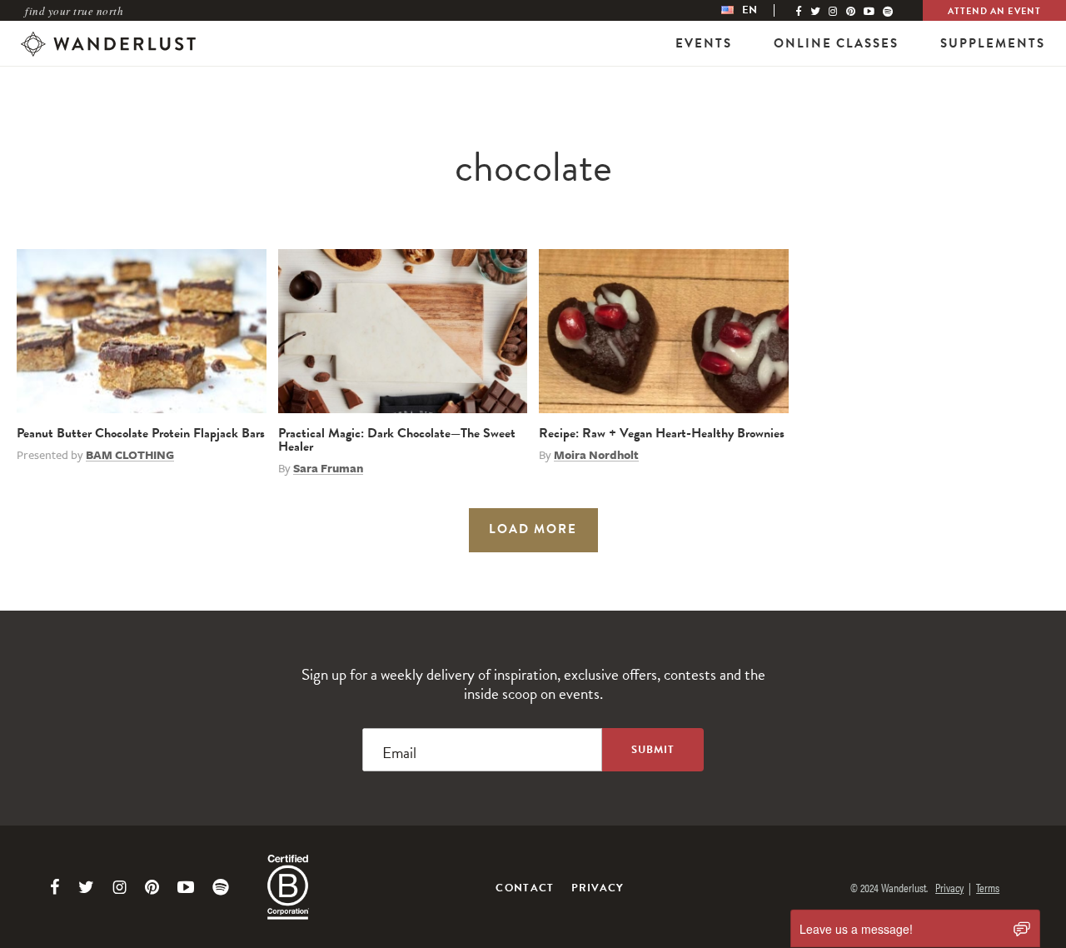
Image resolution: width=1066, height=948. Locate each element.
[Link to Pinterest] (152, 887)
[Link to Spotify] (220, 887)
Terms (987, 887)
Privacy (598, 888)
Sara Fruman (328, 468)
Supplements (992, 43)
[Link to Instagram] (119, 887)
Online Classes (836, 43)
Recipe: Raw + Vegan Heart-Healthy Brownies (662, 433)
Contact (525, 888)
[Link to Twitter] (86, 887)
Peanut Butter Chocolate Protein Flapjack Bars (141, 433)
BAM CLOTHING (130, 455)
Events (703, 43)
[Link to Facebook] (55, 887)
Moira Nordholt (596, 455)
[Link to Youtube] (185, 887)
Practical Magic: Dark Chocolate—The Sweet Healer (397, 440)
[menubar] (756, 10)
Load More (533, 529)
